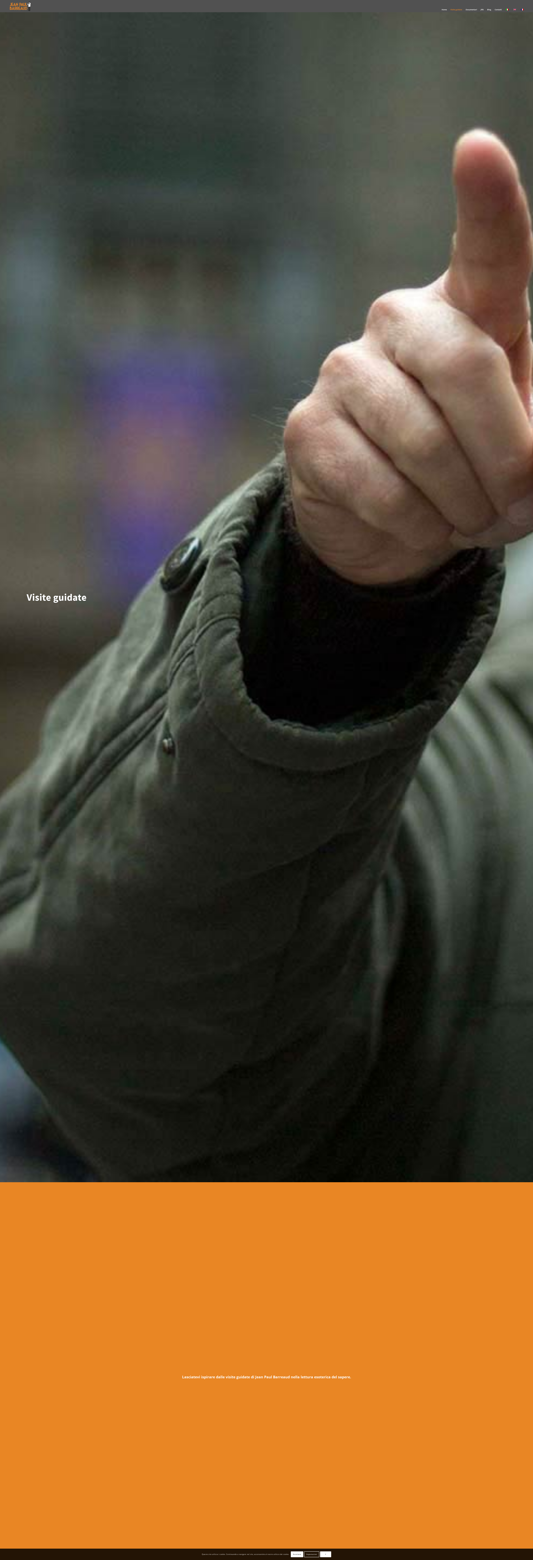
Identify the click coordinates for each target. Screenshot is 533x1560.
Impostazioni (311, 1554)
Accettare (297, 1554)
